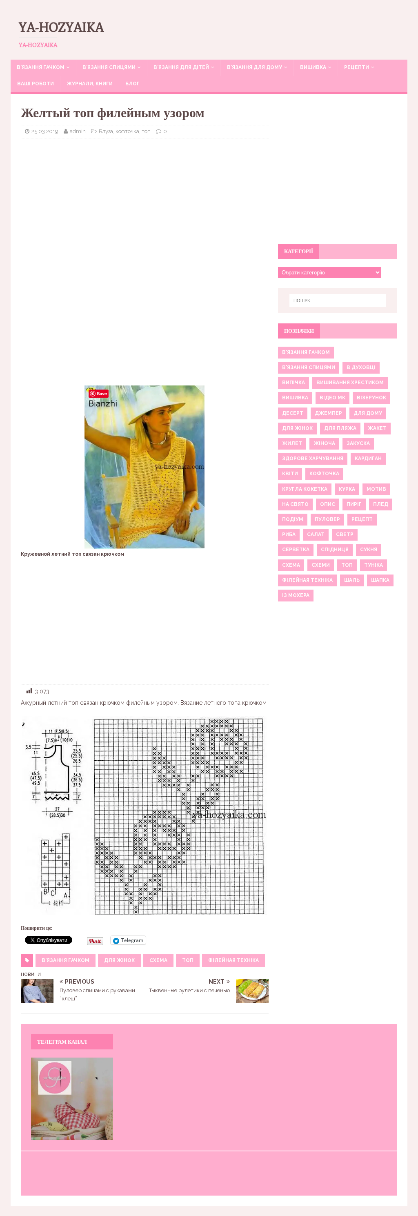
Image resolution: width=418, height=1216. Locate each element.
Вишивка (313, 67)
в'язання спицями (308, 367)
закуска (358, 443)
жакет (377, 428)
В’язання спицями (109, 67)
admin (78, 131)
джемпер (328, 413)
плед (380, 504)
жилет (292, 443)
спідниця (335, 549)
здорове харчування (312, 458)
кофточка (324, 474)
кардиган (368, 458)
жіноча (324, 443)
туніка (373, 565)
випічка (293, 382)
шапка (380, 580)
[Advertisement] (145, 204)
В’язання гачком (40, 67)
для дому (368, 413)
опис (327, 504)
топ (187, 960)
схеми (320, 565)
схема (158, 960)
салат (316, 534)
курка (347, 489)
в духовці (361, 367)
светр (345, 534)
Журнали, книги (90, 84)
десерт (292, 413)
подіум (292, 519)
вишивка (295, 398)
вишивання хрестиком (350, 382)
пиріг (354, 504)
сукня (368, 549)
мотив (376, 489)
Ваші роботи (35, 84)
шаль (352, 580)
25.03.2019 (44, 131)
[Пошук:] (337, 300)
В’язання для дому (254, 67)
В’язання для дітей (181, 67)
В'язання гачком (65, 960)
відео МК (332, 398)
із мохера (295, 595)
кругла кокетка (304, 489)
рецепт (362, 519)
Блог (132, 84)
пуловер (327, 519)
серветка (295, 549)
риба (289, 534)
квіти (290, 474)
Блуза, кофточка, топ (125, 131)
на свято (295, 504)
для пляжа (340, 428)
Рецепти (356, 67)
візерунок (371, 398)
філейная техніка (233, 960)
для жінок (119, 960)
